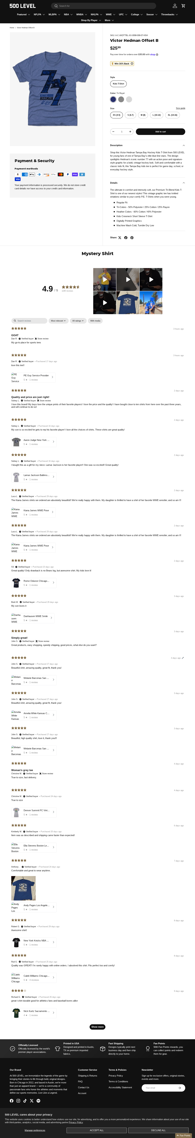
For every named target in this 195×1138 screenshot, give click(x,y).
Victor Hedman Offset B (25, 28)
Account (82, 1093)
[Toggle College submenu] (141, 14)
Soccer (150, 14)
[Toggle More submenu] (113, 20)
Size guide (180, 108)
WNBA (79, 14)
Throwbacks (167, 14)
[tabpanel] (97, 675)
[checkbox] (95, 321)
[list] (52, 89)
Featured (22, 14)
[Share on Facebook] (126, 238)
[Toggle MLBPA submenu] (59, 14)
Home (12, 28)
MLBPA (53, 14)
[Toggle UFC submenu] (126, 14)
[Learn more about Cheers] (122, 63)
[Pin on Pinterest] (132, 238)
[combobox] (103, 6)
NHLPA (95, 14)
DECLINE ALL (158, 1130)
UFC (121, 14)
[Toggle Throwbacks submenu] (177, 14)
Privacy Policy (76, 1122)
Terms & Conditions (118, 1081)
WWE (109, 14)
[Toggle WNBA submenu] (86, 14)
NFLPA (37, 14)
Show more (97, 1026)
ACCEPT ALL (97, 1130)
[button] (183, 5)
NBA (66, 14)
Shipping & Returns (87, 1075)
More (107, 20)
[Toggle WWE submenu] (114, 14)
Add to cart (160, 132)
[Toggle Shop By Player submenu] (100, 20)
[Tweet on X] (120, 238)
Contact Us (83, 1087)
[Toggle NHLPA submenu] (101, 14)
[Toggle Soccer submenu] (156, 14)
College (135, 14)
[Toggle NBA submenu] (71, 14)
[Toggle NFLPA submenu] (44, 14)
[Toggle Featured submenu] (29, 14)
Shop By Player (89, 20)
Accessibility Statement (120, 1087)
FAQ (80, 1081)
